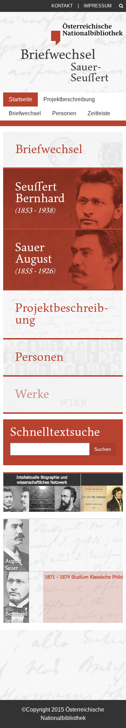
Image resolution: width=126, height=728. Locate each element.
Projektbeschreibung (69, 99)
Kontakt (62, 5)
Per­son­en (39, 357)
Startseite (20, 99)
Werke (32, 394)
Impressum (98, 5)
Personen (64, 113)
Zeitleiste (99, 113)
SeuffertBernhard (40, 197)
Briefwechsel (25, 113)
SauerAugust (35, 257)
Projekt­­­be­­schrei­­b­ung (61, 314)
